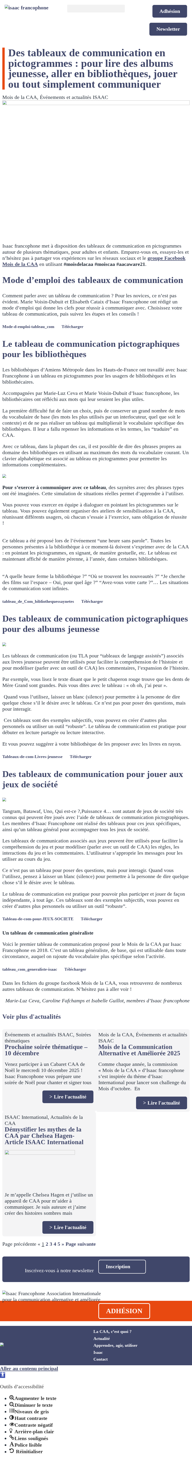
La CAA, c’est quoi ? (112, 1331)
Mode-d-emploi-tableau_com (28, 326)
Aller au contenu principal (29, 1368)
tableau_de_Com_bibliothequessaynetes (38, 601)
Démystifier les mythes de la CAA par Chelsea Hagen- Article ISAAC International (44, 1136)
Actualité (101, 1338)
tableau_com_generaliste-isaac (29, 969)
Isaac (98, 1352)
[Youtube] (156, 1351)
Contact (100, 1359)
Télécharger (72, 326)
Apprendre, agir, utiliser (115, 1345)
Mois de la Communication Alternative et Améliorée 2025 (139, 1050)
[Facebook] (156, 1338)
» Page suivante (79, 1244)
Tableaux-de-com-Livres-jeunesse (32, 756)
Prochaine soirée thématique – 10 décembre (46, 1050)
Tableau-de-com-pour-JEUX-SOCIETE (38, 919)
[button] (96, 8)
